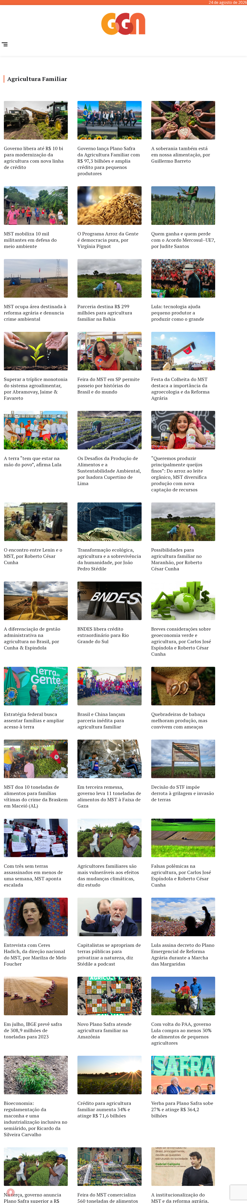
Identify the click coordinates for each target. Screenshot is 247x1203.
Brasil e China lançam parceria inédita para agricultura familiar (101, 720)
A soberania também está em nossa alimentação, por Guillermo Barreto (180, 154)
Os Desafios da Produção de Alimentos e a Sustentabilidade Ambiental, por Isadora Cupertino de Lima (109, 471)
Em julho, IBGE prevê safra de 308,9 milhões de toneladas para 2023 (33, 1030)
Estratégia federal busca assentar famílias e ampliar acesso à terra (34, 720)
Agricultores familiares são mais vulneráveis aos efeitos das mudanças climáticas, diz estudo (108, 875)
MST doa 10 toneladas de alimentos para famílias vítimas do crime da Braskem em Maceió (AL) (36, 796)
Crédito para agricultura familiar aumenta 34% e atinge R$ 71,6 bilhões (104, 1109)
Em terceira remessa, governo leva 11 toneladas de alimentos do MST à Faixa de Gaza (109, 796)
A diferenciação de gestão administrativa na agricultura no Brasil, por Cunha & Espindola (32, 638)
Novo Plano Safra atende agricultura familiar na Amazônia (104, 1030)
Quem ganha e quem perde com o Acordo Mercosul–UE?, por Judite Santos (183, 239)
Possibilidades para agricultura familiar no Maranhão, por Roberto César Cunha (176, 559)
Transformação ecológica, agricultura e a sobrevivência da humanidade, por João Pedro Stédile (109, 559)
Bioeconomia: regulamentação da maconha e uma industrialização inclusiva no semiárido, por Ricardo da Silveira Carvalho (35, 1119)
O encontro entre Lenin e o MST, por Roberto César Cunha (33, 556)
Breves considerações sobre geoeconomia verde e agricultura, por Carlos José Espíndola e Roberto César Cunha (181, 641)
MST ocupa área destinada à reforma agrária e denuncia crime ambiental (35, 312)
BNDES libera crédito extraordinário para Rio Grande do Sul (103, 635)
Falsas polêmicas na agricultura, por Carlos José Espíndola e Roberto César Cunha (181, 875)
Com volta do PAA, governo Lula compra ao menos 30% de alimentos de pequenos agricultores (181, 1033)
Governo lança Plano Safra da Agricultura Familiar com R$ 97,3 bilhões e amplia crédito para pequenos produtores (108, 161)
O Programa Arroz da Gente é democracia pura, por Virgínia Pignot (107, 239)
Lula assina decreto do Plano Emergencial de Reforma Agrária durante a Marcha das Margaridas (182, 954)
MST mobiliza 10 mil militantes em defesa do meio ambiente (30, 239)
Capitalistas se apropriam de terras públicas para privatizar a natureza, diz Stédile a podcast (109, 954)
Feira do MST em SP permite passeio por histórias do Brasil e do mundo (108, 385)
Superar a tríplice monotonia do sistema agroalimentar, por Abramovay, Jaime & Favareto (36, 388)
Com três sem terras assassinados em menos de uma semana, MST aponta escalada (33, 875)
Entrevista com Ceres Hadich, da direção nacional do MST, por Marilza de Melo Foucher (35, 954)
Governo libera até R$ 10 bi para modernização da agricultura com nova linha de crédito (34, 157)
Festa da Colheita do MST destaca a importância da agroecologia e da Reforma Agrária (180, 388)
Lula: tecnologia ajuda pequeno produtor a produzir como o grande (177, 312)
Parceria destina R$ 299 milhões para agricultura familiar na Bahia (104, 312)
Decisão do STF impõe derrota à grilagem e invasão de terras (182, 793)
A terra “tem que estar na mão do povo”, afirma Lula (33, 461)
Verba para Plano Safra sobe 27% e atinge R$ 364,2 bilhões (182, 1109)
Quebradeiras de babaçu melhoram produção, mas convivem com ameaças (179, 720)
